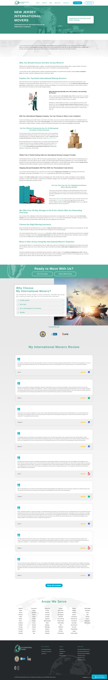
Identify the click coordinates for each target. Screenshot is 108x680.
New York (61, 616)
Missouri (47, 629)
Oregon (60, 629)
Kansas (47, 610)
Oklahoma (60, 627)
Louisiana (47, 616)
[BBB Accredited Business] (23, 659)
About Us (61, 649)
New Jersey (60, 610)
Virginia (87, 618)
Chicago (20, 627)
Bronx (20, 620)
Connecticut (34, 608)
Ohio (61, 625)
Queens (74, 614)
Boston (20, 618)
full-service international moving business (58, 83)
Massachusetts (47, 620)
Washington (87, 620)
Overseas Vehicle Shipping (84, 653)
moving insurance (41, 233)
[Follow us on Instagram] (18, 669)
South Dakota (87, 608)
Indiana (34, 631)
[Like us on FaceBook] (15, 669)
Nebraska (47, 633)
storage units (54, 217)
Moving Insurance (81, 659)
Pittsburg (74, 610)
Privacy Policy (62, 655)
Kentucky (47, 612)
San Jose (74, 627)
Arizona (20, 612)
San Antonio (74, 620)
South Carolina (74, 633)
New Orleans (61, 614)
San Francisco (74, 625)
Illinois (33, 629)
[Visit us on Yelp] (30, 658)
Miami (47, 622)
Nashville (47, 631)
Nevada (60, 608)
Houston (34, 627)
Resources (57, 2)
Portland (74, 612)
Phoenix (74, 608)
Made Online (91, 677)
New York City (61, 618)
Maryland (47, 618)
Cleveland (20, 629)
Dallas (33, 610)
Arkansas (20, 614)
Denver (34, 614)
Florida (34, 618)
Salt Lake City (74, 618)
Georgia (34, 620)
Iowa (34, 633)
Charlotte (20, 625)
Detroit (33, 616)
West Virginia (87, 622)
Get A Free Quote (42, 274)
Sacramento (74, 616)
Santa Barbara (74, 629)
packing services (52, 138)
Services (44, 2)
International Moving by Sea (84, 649)
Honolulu (34, 625)
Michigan (47, 625)
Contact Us (66, 2)
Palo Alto (61, 631)
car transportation (60, 200)
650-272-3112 (89, 2)
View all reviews (54, 585)
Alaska (20, 610)
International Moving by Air (83, 651)
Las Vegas (47, 614)
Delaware (34, 612)
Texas (87, 612)
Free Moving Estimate (46, 649)
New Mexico (60, 612)
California (20, 622)
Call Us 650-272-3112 (65, 274)
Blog (50, 2)
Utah (87, 614)
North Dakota (61, 622)
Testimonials (62, 651)
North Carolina (60, 620)
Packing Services (81, 655)
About (37, 2)
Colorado (20, 631)
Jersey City (47, 608)
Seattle (74, 631)
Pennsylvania (61, 633)
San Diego (74, 622)
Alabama (21, 608)
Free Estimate (78, 2)
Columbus (20, 633)
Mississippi (47, 627)
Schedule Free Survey (46, 651)
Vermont (87, 616)
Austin (20, 616)
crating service (43, 173)
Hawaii (34, 622)
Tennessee (87, 610)
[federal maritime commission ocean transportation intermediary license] (17, 659)
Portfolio (61, 653)
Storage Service (81, 657)
